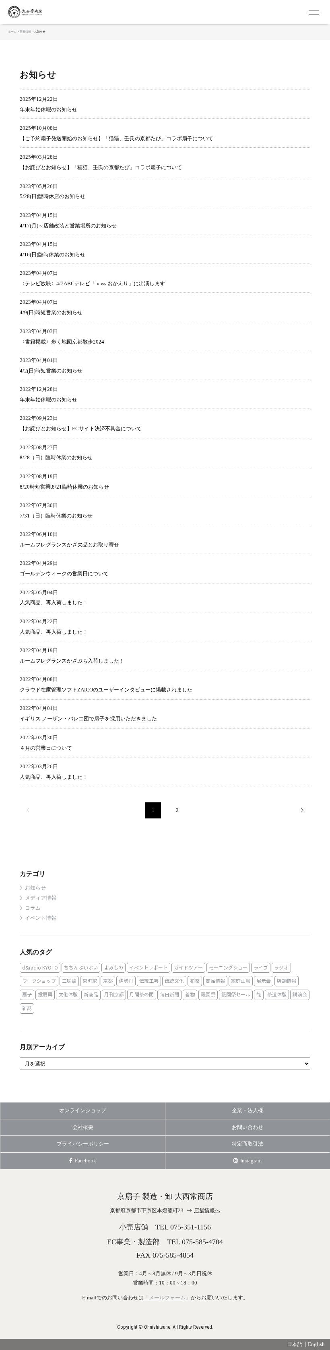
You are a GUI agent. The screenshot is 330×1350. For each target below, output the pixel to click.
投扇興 (45, 995)
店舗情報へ (207, 1210)
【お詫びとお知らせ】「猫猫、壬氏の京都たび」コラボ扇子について (101, 167)
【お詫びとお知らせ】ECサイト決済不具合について (81, 428)
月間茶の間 (142, 995)
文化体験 (68, 995)
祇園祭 (208, 995)
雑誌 (27, 1008)
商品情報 (215, 981)
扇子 (27, 995)
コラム (33, 908)
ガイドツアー (188, 968)
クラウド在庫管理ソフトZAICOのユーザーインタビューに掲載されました (106, 690)
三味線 (69, 981)
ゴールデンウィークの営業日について (64, 574)
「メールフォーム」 (167, 1298)
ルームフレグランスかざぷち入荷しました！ (72, 661)
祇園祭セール (235, 995)
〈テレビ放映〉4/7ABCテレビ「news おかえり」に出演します (92, 283)
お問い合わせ (247, 1127)
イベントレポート (148, 968)
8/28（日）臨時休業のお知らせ (56, 457)
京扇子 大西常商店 (40, 12)
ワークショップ (39, 981)
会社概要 (82, 1127)
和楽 (195, 981)
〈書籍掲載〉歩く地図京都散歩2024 (62, 342)
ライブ (261, 968)
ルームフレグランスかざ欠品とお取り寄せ (69, 545)
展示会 (263, 981)
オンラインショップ (82, 1110)
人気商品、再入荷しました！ (54, 602)
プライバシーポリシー (83, 1144)
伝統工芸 (149, 981)
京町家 (89, 981)
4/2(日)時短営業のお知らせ (51, 371)
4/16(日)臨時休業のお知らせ (52, 255)
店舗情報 (286, 981)
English (316, 1344)
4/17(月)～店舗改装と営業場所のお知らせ (68, 226)
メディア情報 (40, 898)
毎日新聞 (169, 995)
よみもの (113, 968)
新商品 (91, 995)
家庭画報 (240, 981)
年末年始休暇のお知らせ (48, 109)
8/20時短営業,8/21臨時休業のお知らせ (64, 487)
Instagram (251, 1161)
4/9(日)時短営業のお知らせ (51, 312)
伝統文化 (174, 981)
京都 (108, 981)
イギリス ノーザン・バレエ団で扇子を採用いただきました (88, 719)
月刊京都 (114, 995)
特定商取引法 (247, 1144)
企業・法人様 (247, 1110)
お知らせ (35, 888)
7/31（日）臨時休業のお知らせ (56, 516)
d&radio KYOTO (40, 968)
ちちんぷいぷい (81, 968)
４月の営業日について (46, 748)
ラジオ (281, 968)
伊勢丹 (126, 981)
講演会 (300, 995)
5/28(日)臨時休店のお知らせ (52, 196)
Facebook (85, 1161)
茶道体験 (277, 995)
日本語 (295, 1344)
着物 (190, 995)
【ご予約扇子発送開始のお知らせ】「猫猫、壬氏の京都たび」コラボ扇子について (116, 138)
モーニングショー (228, 968)
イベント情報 (40, 918)
